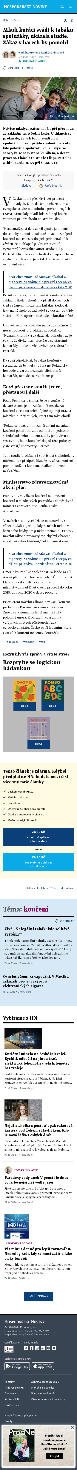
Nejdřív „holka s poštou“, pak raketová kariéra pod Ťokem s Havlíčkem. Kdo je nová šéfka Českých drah (38, 1130)
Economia (10, 1393)
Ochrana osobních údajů (45, 1382)
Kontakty (9, 1382)
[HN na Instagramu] (37, 1348)
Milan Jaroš (63, 116)
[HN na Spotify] (48, 1348)
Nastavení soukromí (42, 1393)
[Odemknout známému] (72, 20)
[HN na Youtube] (54, 1348)
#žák (42, 641)
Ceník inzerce (11, 1405)
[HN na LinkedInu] (43, 1348)
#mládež (28, 641)
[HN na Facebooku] (31, 1348)
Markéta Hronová (29, 52)
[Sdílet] (65, 20)
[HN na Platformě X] (26, 1348)
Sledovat (27, 186)
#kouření (12, 641)
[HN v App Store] (43, 1366)
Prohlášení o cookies (42, 1387)
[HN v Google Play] (17, 1366)
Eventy (8, 1421)
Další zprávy (38, 1295)
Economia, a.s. (28, 1327)
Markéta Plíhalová (52, 52)
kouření (36, 909)
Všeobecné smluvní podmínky (48, 1399)
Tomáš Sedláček (26, 1170)
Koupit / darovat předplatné (20, 1415)
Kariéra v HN (11, 1399)
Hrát (24, 706)
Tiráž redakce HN (14, 1387)
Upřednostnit (53, 186)
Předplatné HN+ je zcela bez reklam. (55, 888)
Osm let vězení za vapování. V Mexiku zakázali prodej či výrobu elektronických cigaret (36, 981)
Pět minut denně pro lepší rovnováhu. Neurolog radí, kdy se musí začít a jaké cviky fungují (38, 1254)
